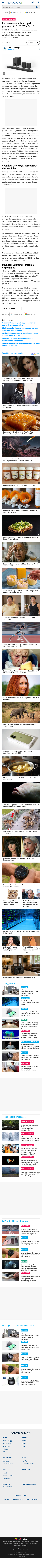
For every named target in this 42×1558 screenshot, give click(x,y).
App (23, 1446)
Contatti (35, 1499)
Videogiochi (6, 1478)
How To (24, 1461)
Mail (32, 6)
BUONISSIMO (17, 1545)
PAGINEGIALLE (17, 1541)
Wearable (6, 1461)
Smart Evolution (8, 1464)
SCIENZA (24, 1020)
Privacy (24, 1548)
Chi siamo (9, 1548)
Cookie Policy (31, 1548)
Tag (27, 1499)
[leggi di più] (39, 49)
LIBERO (5, 1541)
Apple (24, 1443)
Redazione (26, 1469)
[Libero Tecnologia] (21, 1495)
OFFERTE (24, 987)
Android (24, 1441)
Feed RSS (6, 1499)
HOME (3, 16)
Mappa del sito (18, 1499)
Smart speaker (9, 308)
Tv (20, 308)
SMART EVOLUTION (11, 16)
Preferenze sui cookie (18, 1549)
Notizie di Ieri (7, 1443)
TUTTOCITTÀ (17, 1543)
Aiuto (27, 1549)
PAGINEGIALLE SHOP (28, 1541)
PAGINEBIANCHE (8, 1543)
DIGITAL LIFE (25, 1031)
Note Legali (17, 1548)
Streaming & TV (8, 1476)
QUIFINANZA (35, 1543)
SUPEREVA (25, 1545)
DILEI (22, 1543)
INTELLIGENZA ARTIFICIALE (29, 1042)
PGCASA (37, 1541)
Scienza (5, 1449)
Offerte (5, 1452)
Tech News (6, 1446)
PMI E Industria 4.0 (29, 1484)
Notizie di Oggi (7, 1441)
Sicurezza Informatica (7, 1485)
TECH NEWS (25, 998)
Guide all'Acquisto (28, 1464)
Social (5, 1473)
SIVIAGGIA (28, 1543)
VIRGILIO (10, 1541)
